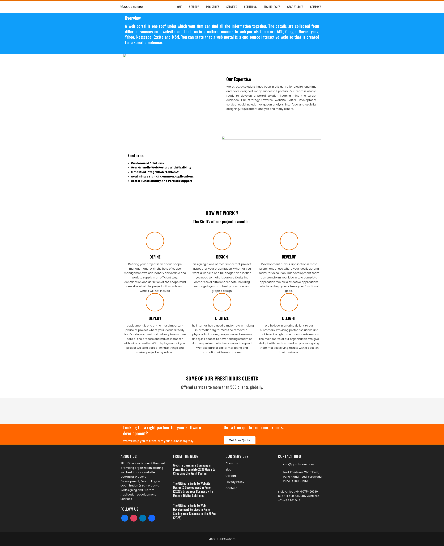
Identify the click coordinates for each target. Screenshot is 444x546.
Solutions (250, 7)
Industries (212, 7)
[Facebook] (124, 518)
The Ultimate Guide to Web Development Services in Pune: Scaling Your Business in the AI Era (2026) (194, 511)
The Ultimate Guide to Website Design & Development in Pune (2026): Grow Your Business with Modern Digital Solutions (193, 489)
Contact (231, 488)
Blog (228, 470)
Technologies (272, 7)
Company (315, 7)
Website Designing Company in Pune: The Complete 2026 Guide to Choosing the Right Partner (194, 469)
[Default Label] (142, 518)
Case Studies (295, 7)
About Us (231, 463)
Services (231, 7)
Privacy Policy (234, 482)
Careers (231, 476)
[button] (239, 440)
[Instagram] (133, 518)
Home (179, 7)
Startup (194, 7)
